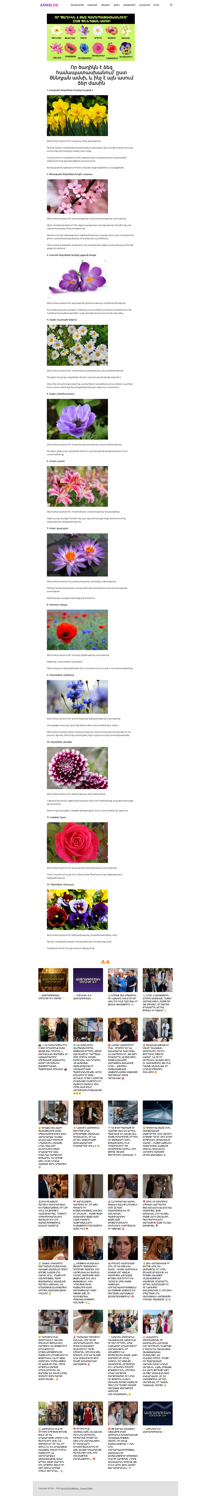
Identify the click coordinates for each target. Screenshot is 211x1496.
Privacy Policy (86, 1488)
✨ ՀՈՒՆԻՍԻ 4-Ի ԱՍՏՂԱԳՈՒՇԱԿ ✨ (83, 997)
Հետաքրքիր (129, 5)
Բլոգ (156, 5)
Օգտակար (92, 5)
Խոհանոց (144, 5)
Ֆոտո (117, 5)
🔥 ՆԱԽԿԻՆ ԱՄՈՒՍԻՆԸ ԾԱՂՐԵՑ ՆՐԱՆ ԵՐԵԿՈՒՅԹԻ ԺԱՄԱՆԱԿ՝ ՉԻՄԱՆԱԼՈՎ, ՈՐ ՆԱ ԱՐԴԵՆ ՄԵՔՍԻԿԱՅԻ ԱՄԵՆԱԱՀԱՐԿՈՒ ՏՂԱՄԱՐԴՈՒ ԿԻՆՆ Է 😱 (86, 1137)
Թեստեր (105, 5)
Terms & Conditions (70, 1488)
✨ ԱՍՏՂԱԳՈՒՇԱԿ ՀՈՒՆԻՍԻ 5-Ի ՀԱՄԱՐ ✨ (51, 997)
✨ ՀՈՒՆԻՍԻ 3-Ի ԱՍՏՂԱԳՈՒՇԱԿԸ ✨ (154, 1430)
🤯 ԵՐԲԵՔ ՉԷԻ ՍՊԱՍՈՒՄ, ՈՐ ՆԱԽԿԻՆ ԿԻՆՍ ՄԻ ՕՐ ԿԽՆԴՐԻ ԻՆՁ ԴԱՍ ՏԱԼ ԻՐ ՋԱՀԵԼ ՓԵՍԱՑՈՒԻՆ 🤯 (122, 1000)
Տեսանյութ (77, 5)
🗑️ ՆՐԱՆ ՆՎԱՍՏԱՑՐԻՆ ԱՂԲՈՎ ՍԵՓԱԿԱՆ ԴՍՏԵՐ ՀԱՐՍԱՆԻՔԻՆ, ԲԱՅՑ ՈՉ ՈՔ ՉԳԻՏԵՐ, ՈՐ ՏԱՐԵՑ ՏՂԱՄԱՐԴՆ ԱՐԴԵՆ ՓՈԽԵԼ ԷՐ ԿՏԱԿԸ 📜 (157, 1003)
